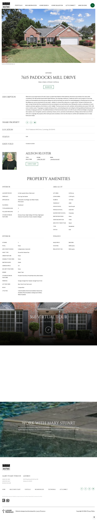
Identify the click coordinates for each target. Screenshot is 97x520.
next (10, 59)
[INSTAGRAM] (85, 488)
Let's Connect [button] (48, 436)
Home (3, 489)
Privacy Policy (91, 511)
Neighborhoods (31, 5)
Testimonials (52, 489)
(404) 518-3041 (82, 5)
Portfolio (18, 5)
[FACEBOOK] (81, 488)
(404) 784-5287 (41, 159)
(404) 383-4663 (6, 481)
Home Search (44, 5)
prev (7, 59)
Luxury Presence (40, 511)
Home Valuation (57, 5)
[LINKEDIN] (89, 488)
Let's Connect (64, 489)
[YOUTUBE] (93, 488)
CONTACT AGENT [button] (31, 163)
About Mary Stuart (15, 489)
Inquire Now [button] (48, 87)
